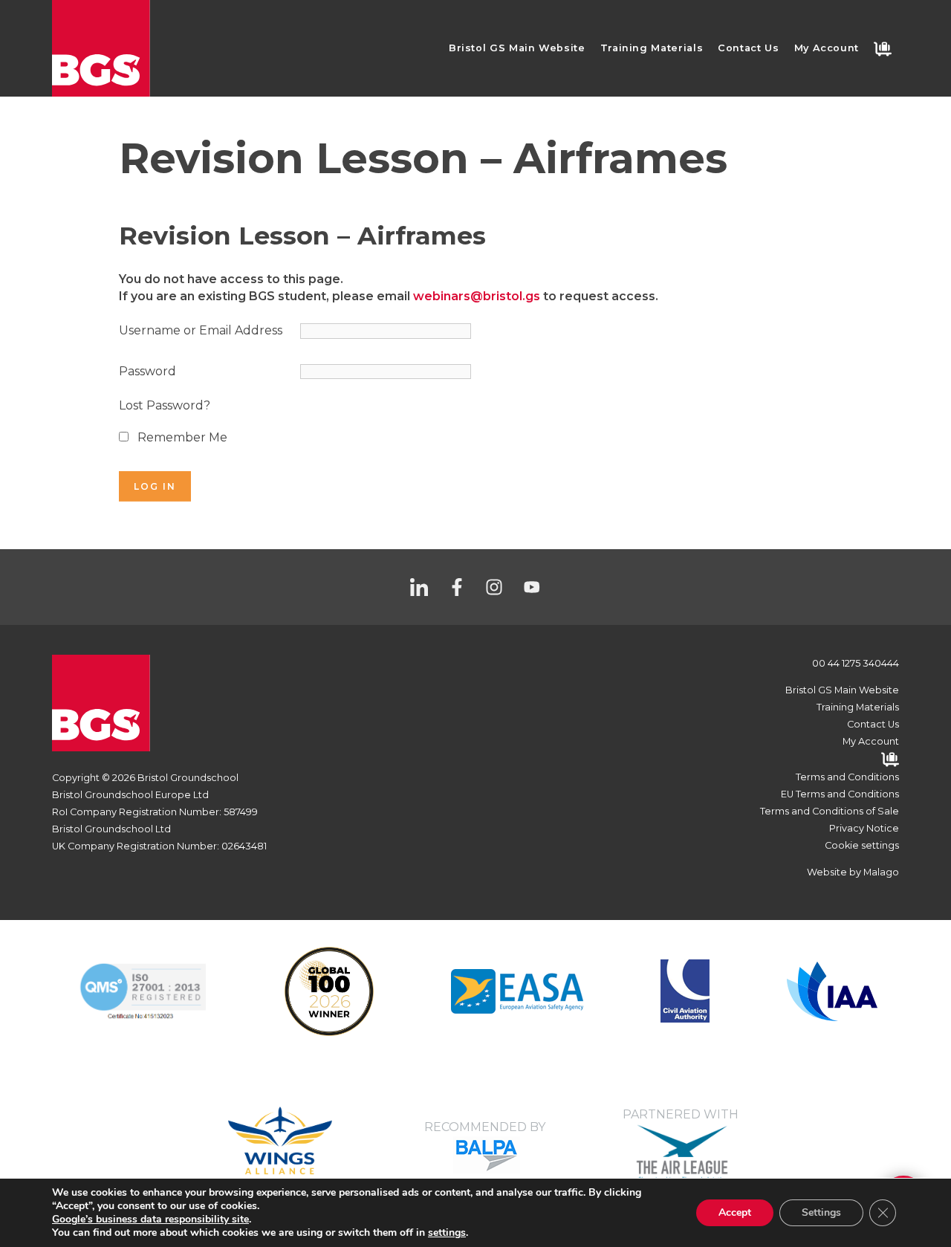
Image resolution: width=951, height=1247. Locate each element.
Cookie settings (862, 845)
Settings (821, 1212)
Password (147, 371)
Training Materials (652, 48)
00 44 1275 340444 (855, 663)
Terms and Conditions (847, 777)
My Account (826, 48)
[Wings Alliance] (517, 990)
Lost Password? (164, 405)
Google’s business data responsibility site (150, 1219)
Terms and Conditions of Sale (829, 811)
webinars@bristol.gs (476, 296)
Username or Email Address (200, 330)
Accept (734, 1212)
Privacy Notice (864, 828)
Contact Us (748, 48)
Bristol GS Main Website (517, 48)
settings (447, 1233)
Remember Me (180, 437)
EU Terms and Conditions (840, 794)
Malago (881, 872)
